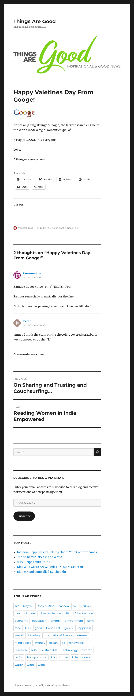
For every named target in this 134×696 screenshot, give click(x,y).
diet (68, 613)
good (38, 628)
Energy (55, 620)
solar (34, 650)
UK (53, 657)
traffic (19, 657)
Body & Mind (46, 606)
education (39, 620)
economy (21, 620)
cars (17, 613)
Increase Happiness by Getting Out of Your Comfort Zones (57, 552)
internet (82, 635)
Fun (28, 628)
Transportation (37, 657)
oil (63, 642)
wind (30, 664)
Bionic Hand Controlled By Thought (41, 571)
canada (64, 606)
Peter (27, 321)
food (18, 628)
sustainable (49, 650)
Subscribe (24, 516)
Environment (74, 620)
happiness (84, 628)
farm (90, 620)
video (86, 657)
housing (34, 635)
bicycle (28, 606)
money (40, 642)
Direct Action (84, 613)
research (21, 650)
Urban (63, 657)
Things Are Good (34, 21)
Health (19, 635)
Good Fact (58, 227)
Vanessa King (26, 227)
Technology (69, 650)
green (68, 628)
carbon (86, 606)
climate (29, 613)
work (41, 664)
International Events (58, 635)
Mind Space (23, 642)
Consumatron (33, 273)
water (19, 664)
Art (17, 606)
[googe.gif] (57, 113)
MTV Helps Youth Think (33, 562)
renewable (76, 642)
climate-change (50, 613)
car (75, 606)
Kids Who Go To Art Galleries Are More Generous (50, 567)
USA (75, 657)
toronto (87, 650)
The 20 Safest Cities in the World (39, 557)
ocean (53, 642)
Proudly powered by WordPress (52, 685)
